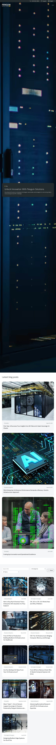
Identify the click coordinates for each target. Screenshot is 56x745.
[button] (51, 1)
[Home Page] (6, 5)
